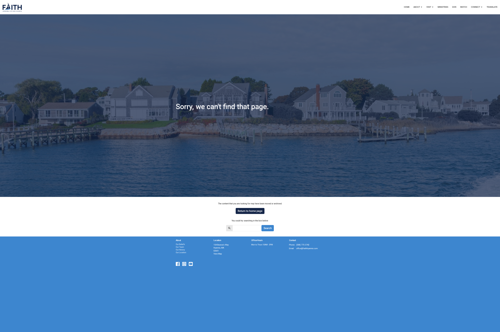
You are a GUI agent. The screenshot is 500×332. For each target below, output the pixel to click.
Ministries (443, 7)
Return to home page (250, 211)
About (416, 7)
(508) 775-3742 (302, 245)
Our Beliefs (180, 244)
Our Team (180, 247)
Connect (475, 7)
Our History (180, 250)
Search (268, 228)
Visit (428, 7)
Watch (463, 7)
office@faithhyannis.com (307, 248)
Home (407, 7)
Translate (492, 7)
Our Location (181, 252)
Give (454, 7)
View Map (218, 254)
